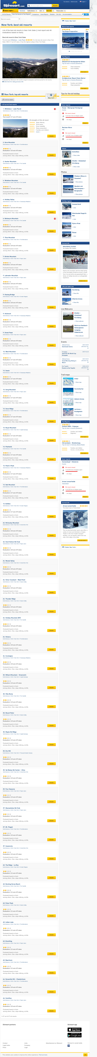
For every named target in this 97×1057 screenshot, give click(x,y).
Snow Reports (44, 14)
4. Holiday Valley (8, 199)
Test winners (66, 1)
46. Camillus (7, 998)
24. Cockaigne (8, 656)
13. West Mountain (9, 352)
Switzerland (65, 483)
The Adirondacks (24, 110)
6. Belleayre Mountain (10, 218)
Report (85, 123)
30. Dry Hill (7, 751)
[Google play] (75, 1037)
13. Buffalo (7, 504)
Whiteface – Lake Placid (18, 40)
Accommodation (67, 14)
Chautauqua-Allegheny (25, 201)
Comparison (35, 14)
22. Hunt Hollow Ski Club (11, 542)
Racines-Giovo (67, 127)
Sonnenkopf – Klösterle (70, 462)
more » (38, 132)
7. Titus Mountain (9, 237)
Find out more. (43, 1055)
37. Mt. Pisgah (8, 827)
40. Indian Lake (8, 922)
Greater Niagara (24, 296)
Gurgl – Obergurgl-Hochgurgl (72, 108)
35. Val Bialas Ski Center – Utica (14, 770)
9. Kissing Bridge (9, 295)
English (83, 1)
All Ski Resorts (6, 14)
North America (6, 110)
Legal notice (6, 1045)
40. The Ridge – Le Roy (11, 865)
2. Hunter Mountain (9, 161)
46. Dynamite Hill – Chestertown (14, 979)
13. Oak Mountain (9, 485)
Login (26, 1047)
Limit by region (8, 99)
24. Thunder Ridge (9, 599)
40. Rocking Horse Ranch (11, 884)
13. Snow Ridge (8, 409)
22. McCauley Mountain (11, 523)
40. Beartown (7, 960)
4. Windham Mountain (10, 180)
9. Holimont (7, 314)
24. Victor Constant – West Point (14, 580)
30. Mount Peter (8, 713)
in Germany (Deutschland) (77, 445)
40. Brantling (7, 941)
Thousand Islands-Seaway (26, 753)
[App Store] (75, 1032)
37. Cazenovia (8, 846)
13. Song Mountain (9, 390)
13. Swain (6, 371)
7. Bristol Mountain (9, 256)
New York (16, 110)
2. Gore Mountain (9, 142)
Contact (5, 1043)
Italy (63, 129)
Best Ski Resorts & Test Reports (21, 14)
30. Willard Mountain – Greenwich (14, 675)
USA (12, 110)
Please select (59, 10)
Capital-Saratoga (24, 429)
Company (27, 1045)
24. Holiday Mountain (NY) (12, 618)
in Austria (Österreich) (76, 63)
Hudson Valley (23, 581)
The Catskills (23, 163)
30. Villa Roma (8, 694)
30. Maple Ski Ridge (9, 732)
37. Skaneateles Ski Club (11, 808)
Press (4, 1047)
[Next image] (87, 40)
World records (74, 1)
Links (25, 1043)
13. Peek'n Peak (8, 466)
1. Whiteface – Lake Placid (12, 109)
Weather (52, 14)
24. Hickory (7, 637)
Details (51, 136)
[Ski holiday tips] (85, 14)
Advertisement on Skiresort (54, 1043)
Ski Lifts (58, 14)
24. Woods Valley (9, 561)
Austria (64, 110)
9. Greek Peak (8, 333)
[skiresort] (13, 4)
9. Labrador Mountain (10, 275)
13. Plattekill (7, 447)
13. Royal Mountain (9, 428)
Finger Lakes (23, 258)
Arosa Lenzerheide (68, 481)
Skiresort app (72, 1025)
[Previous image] (63, 40)
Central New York (24, 524)
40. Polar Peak (8, 903)
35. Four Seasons (9, 789)
